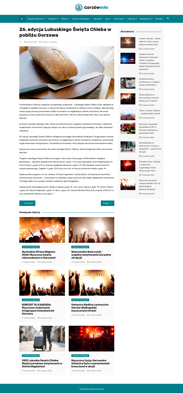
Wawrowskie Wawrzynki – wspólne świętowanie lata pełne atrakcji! (91, 254)
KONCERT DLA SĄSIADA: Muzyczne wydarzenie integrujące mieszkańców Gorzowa (38, 309)
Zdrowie (97, 18)
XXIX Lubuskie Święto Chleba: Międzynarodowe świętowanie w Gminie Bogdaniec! (42, 363)
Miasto (64, 18)
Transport (52, 18)
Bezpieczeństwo (35, 18)
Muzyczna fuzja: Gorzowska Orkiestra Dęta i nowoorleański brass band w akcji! (90, 363)
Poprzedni (28, 203)
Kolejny (106, 203)
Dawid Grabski (29, 262)
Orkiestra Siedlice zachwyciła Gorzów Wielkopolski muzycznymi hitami (89, 307)
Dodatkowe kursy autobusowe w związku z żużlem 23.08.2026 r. (149, 82)
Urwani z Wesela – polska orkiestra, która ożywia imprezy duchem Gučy (149, 41)
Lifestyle (131, 18)
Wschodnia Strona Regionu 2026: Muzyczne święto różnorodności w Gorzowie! (39, 254)
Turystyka (118, 18)
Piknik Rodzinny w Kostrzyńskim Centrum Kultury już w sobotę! (149, 98)
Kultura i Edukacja (80, 18)
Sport (108, 18)
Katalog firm (145, 18)
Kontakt (159, 18)
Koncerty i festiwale (49, 42)
